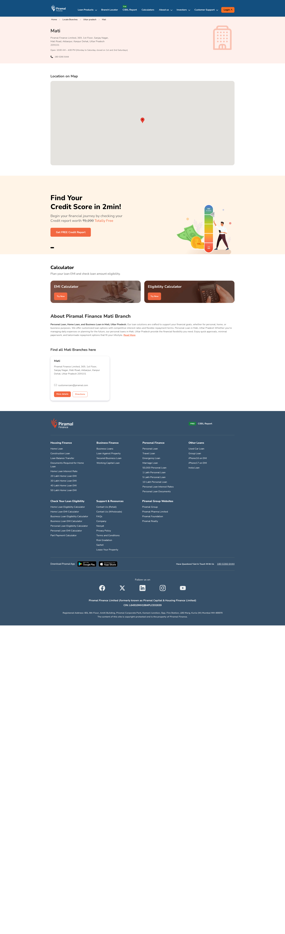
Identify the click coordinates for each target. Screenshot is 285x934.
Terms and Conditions (108, 535)
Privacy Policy (103, 530)
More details (62, 394)
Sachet (100, 545)
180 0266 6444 (226, 564)
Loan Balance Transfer (62, 458)
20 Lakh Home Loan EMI (63, 476)
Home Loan (56, 448)
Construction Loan (60, 453)
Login (227, 9)
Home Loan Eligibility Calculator (67, 507)
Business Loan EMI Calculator (66, 521)
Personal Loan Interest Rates (158, 486)
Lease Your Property (107, 549)
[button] (88, 10)
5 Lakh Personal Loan (154, 477)
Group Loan (195, 453)
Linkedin (142, 586)
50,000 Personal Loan (154, 467)
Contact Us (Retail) (106, 507)
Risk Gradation (104, 540)
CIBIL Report (130, 9)
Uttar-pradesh (89, 19)
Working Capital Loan (108, 463)
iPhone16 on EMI (198, 458)
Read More (130, 335)
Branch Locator (109, 9)
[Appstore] (108, 564)
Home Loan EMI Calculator (64, 511)
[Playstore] (86, 564)
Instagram (163, 586)
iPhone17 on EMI (198, 463)
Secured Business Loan (108, 458)
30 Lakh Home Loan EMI (63, 480)
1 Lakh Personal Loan (154, 472)
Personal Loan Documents (156, 491)
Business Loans (104, 448)
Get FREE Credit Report (71, 232)
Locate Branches (70, 19)
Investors (182, 9)
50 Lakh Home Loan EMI (63, 490)
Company (101, 521)
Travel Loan (148, 453)
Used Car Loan (196, 448)
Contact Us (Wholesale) (109, 511)
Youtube (183, 586)
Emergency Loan (151, 458)
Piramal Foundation (152, 516)
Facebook (102, 586)
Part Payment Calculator (63, 535)
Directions (80, 394)
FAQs (99, 516)
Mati (104, 19)
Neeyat (100, 526)
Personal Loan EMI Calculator (66, 530)
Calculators (148, 9)
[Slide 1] (52, 247)
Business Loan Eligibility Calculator (69, 516)
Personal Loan (150, 448)
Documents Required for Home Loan (67, 464)
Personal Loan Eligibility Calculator (69, 526)
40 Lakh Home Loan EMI (63, 485)
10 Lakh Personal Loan (154, 482)
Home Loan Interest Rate (63, 471)
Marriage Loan (150, 463)
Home (54, 19)
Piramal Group (150, 507)
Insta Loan (194, 467)
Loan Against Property (108, 453)
